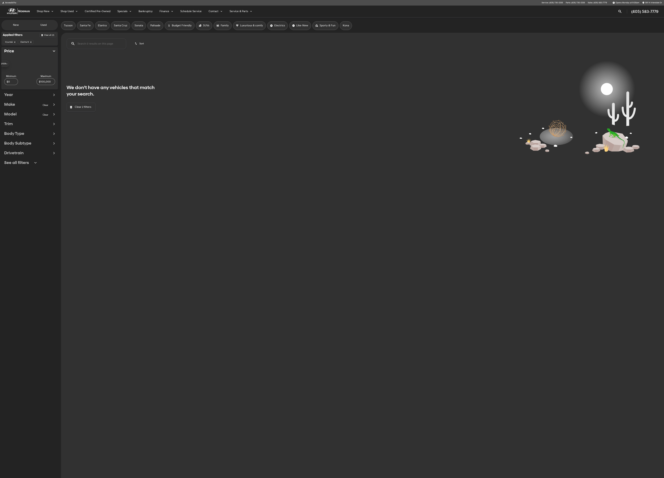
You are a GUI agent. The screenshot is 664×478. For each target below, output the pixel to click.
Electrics (279, 25)
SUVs (206, 25)
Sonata (139, 25)
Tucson (68, 25)
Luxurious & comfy (251, 25)
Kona (346, 25)
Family (225, 25)
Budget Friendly (182, 25)
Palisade (155, 25)
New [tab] (16, 25)
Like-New (302, 25)
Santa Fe (85, 25)
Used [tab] (43, 25)
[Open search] (620, 11)
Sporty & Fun (327, 25)
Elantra (102, 25)
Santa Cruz (120, 25)
